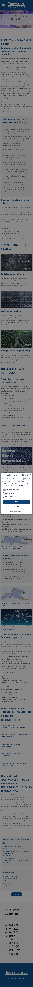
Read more (19, 486)
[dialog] (16, 493)
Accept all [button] (16, 502)
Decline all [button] (16, 507)
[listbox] (28, 475)
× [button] (30, 474)
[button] (16, 511)
